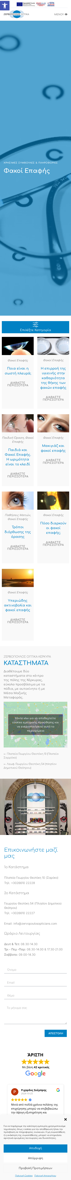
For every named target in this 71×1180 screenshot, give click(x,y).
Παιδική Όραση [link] (13, 437)
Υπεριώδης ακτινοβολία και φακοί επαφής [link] (18, 605)
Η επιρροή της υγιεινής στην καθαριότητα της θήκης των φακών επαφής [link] (53, 378)
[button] (65, 1119)
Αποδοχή (35, 1148)
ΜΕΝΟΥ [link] (61, 14)
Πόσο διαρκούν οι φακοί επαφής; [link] (53, 528)
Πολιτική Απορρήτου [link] (45, 1176)
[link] (4, 5)
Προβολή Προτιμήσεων (35, 1168)
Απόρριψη (35, 1158)
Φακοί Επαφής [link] (17, 360)
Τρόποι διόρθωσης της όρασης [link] (18, 532)
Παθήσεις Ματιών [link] (17, 515)
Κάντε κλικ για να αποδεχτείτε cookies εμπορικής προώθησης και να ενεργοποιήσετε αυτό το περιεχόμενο (35, 724)
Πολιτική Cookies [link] (24, 1176)
